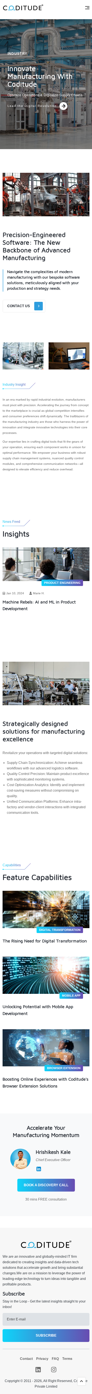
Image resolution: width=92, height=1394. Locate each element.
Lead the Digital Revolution (32, 106)
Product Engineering (62, 582)
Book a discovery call (46, 1185)
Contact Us (18, 306)
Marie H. (39, 593)
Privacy (42, 1359)
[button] (81, 1381)
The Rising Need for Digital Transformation (45, 940)
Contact (26, 1359)
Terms (67, 1359)
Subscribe (46, 1335)
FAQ (55, 1359)
